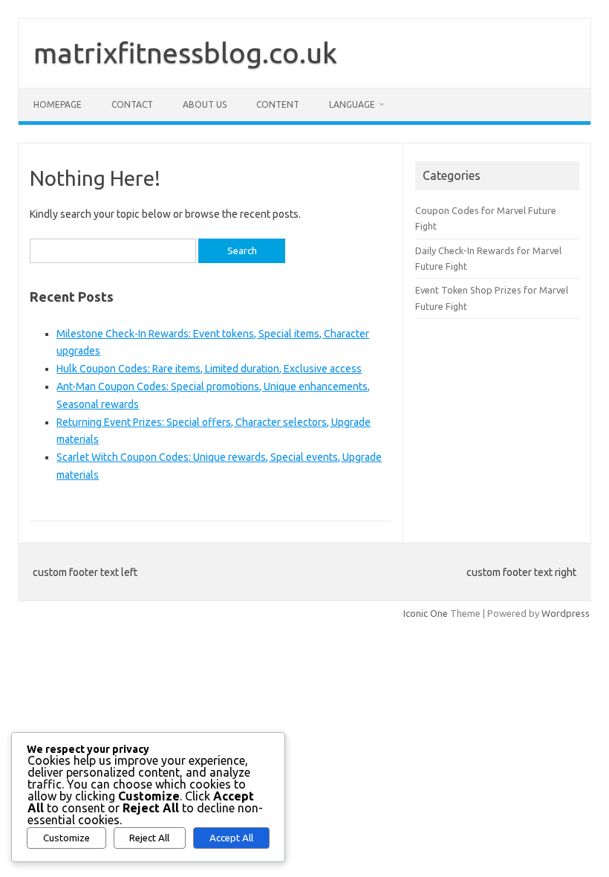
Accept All (231, 838)
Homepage (57, 104)
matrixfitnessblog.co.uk (185, 52)
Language (352, 104)
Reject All (149, 838)
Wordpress (565, 613)
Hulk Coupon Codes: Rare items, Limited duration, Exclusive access (209, 369)
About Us (205, 104)
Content (277, 104)
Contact (132, 104)
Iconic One (425, 613)
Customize (66, 838)
